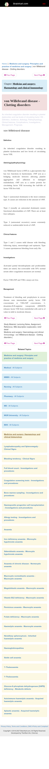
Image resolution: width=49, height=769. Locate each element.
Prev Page (10, 75)
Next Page (38, 75)
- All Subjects (11, 406)
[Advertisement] (24, 33)
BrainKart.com (20, 3)
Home (4, 64)
